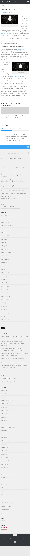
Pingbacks (17, 128)
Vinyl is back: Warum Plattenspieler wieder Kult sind (13, 190)
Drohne (4, 239)
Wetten (3, 316)
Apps (3, 219)
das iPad (26, 23)
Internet (4, 256)
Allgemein (4, 215)
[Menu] (28, 2)
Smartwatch (5, 289)
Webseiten (4, 313)
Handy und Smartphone (7, 252)
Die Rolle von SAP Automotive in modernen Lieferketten (14, 193)
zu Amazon (4, 513)
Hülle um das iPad (16, 76)
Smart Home (5, 286)
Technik (4, 306)
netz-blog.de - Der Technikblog (9, 2)
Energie (4, 246)
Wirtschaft (4, 319)
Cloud (3, 232)
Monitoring (4, 266)
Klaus (4, 12)
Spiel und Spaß (5, 299)
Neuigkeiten (5, 272)
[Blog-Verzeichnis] (4, 527)
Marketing (4, 259)
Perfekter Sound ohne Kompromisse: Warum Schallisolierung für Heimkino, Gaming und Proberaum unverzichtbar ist (13, 174)
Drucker (4, 242)
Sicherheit (4, 282)
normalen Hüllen (4, 33)
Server (3, 279)
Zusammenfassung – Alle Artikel (8, 206)
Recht (3, 276)
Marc (6, 132)
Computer (4, 235)
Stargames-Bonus (6, 509)
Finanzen (4, 249)
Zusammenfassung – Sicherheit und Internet (10, 208)
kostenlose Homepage (7, 503)
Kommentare (7, 128)
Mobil (3, 262)
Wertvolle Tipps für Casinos (5, 520)
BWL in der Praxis (6, 229)
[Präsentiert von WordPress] (10, 538)
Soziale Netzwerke (6, 296)
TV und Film (4, 309)
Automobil (4, 222)
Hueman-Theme (23, 538)
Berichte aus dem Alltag (7, 225)
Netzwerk (4, 269)
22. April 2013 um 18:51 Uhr (14, 133)
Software (4, 293)
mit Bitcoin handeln (6, 506)
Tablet (3, 5)
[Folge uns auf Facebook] (28, 147)
